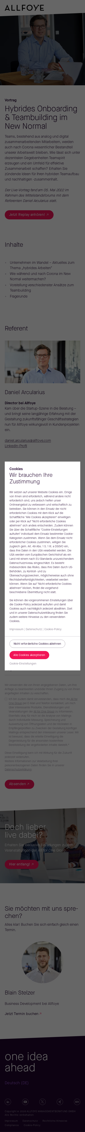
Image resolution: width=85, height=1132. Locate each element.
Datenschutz (34, 629)
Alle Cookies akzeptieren (29, 655)
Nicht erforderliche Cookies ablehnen (37, 643)
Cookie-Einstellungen (22, 663)
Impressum (16, 629)
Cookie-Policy (53, 629)
